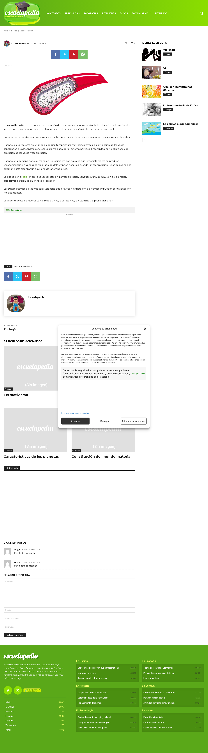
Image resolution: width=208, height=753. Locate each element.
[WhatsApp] (83, 54)
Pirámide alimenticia (153, 717)
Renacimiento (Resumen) (90, 703)
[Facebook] (55, 54)
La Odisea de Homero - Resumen (159, 692)
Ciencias (169, 128)
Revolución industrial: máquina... (93, 727)
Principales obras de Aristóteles (158, 673)
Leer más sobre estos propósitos (75, 413)
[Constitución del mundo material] (103, 430)
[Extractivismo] (35, 368)
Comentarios (15, 210)
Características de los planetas (31, 456)
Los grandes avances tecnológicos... (95, 722)
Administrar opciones (133, 421)
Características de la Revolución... (93, 698)
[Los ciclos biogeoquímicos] (151, 128)
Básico (9, 389)
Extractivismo (16, 395)
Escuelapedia (22, 43)
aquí (19, 678)
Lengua (169, 110)
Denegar (105, 421)
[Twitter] (64, 54)
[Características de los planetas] (35, 430)
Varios (168, 54)
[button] (145, 328)
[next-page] (149, 140)
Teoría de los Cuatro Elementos (158, 668)
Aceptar (75, 421)
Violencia (169, 49)
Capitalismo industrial (153, 722)
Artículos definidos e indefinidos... (159, 703)
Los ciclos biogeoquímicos (180, 124)
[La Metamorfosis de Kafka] (151, 109)
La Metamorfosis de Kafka (180, 105)
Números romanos (87, 673)
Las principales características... (93, 692)
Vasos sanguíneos (23, 266)
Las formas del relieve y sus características (98, 668)
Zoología (10, 329)
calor (25, 176)
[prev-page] (144, 140)
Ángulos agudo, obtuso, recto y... (93, 678)
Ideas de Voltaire (151, 678)
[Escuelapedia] (7, 43)
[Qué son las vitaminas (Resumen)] (151, 91)
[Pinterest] (73, 54)
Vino (166, 68)
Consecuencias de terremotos (157, 727)
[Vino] (151, 72)
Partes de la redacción (154, 698)
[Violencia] (151, 54)
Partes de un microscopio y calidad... (95, 717)
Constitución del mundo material (101, 456)
